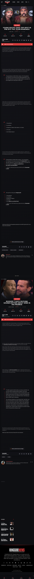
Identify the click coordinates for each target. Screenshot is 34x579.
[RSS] (30, 562)
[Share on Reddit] (28, 247)
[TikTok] (27, 562)
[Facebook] (13, 40)
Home (13, 2)
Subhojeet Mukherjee (9, 461)
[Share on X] (22, 247)
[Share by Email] (31, 247)
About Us (19, 565)
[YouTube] (24, 40)
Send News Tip (3, 565)
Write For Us (9, 565)
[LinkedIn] (19, 40)
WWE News (2, 522)
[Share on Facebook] (19, 247)
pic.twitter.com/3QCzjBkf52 (11, 165)
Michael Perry (11, 31)
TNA (26, 2)
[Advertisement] (8, 114)
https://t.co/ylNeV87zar (19, 163)
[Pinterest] (22, 40)
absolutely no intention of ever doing (10, 344)
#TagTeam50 (24, 161)
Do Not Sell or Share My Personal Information (17, 571)
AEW (22, 2)
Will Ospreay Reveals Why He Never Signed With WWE (4, 540)
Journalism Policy (29, 565)
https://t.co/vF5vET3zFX (14, 201)
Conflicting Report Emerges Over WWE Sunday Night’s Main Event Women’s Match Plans (4, 535)
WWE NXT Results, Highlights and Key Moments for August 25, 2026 (4, 529)
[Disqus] (17, 495)
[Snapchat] (28, 40)
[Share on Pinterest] (26, 247)
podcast (13, 369)
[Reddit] (31, 40)
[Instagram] (26, 40)
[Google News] (17, 40)
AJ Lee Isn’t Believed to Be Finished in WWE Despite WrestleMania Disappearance (4, 524)
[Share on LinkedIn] (24, 247)
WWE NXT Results (3, 527)
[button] (28, 2)
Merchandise (15, 565)
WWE (18, 2)
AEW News (5, 5)
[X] (15, 40)
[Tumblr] (18, 562)
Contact (23, 565)
